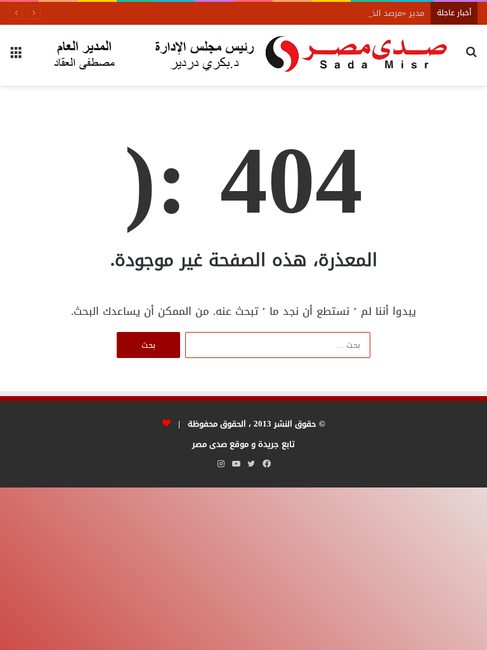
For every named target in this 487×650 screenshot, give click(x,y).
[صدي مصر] (243, 55)
